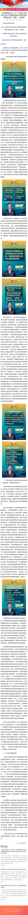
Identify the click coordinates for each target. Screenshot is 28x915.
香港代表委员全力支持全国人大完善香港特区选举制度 (13, 886)
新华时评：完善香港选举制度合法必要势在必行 (13, 869)
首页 (6, 9)
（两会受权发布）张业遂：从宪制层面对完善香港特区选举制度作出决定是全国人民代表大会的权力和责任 (13, 851)
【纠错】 (18, 843)
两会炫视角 (19, 9)
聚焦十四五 (12, 9)
